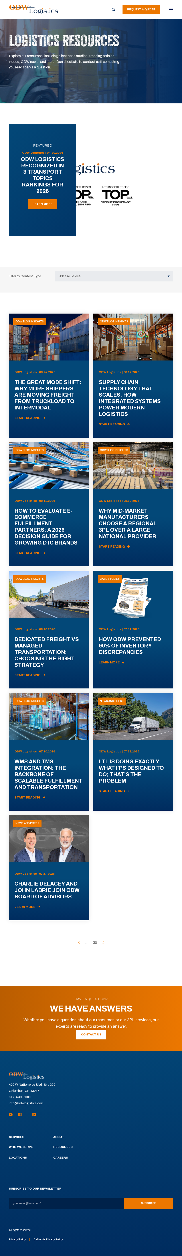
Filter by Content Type (25, 276)
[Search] (114, 9)
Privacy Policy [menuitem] (17, 1239)
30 (95, 942)
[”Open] (170, 9)
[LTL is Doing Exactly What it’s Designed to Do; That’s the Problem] (133, 752)
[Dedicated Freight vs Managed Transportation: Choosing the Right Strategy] (49, 629)
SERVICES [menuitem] (16, 1137)
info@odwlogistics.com (26, 1103)
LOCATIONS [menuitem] (18, 1157)
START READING (27, 418)
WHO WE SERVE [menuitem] (21, 1147)
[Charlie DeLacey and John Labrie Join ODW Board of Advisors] (49, 867)
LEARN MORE (43, 204)
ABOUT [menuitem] (58, 1137)
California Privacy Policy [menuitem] (48, 1239)
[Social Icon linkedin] (33, 1114)
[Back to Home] (33, 9)
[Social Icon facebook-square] (19, 1114)
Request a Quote (141, 9)
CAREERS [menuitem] (60, 1157)
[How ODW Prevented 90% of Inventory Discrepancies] (133, 629)
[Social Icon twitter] (27, 1114)
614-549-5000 (20, 1097)
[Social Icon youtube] (12, 1114)
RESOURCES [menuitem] (63, 1147)
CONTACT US (91, 1034)
